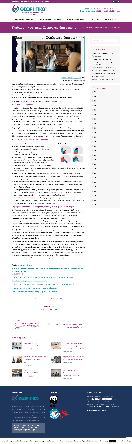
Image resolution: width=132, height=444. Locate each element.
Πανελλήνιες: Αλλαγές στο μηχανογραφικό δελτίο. (29, 281)
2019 (95, 119)
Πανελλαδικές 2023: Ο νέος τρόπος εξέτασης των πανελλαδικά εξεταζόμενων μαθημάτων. (44, 284)
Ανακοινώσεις (17, 37)
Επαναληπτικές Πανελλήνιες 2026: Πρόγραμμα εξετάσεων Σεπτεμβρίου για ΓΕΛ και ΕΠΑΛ (73, 345)
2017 (95, 128)
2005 (95, 182)
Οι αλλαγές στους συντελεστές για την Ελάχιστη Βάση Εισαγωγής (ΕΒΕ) (37, 292)
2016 (95, 132)
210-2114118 (96, 406)
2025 (95, 92)
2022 (95, 105)
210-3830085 (107, 399)
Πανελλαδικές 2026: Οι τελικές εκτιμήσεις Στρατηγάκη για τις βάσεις (35, 359)
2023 (95, 101)
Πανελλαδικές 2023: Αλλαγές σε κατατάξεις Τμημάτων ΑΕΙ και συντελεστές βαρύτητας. (42, 277)
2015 (95, 137)
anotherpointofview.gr (25, 265)
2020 (95, 114)
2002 (95, 195)
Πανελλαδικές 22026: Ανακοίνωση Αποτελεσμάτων (34, 344)
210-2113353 (105, 406)
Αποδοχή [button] (112, 441)
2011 (95, 155)
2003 (95, 191)
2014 (95, 141)
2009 (95, 164)
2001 (95, 200)
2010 (95, 159)
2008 (95, 168)
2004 (95, 186)
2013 (95, 146)
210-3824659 (97, 399)
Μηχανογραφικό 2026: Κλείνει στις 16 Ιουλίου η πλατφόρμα (73, 358)
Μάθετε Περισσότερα (124, 441)
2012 (95, 150)
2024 (95, 96)
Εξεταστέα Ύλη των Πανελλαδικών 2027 (31, 371)
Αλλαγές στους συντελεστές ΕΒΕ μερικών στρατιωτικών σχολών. (35, 288)
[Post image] (17, 345)
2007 (95, 173)
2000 (95, 204)
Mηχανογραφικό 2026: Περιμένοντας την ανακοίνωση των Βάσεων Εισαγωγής (73, 373)
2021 (95, 110)
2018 (95, 123)
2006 (95, 177)
